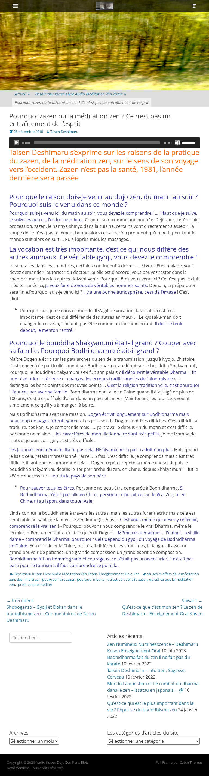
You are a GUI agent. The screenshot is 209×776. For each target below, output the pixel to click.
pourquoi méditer (91, 579)
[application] (104, 142)
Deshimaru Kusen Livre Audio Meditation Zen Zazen (80, 94)
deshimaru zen (29, 579)
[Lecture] (16, 142)
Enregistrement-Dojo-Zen (119, 573)
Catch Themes (191, 762)
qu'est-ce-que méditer (34, 584)
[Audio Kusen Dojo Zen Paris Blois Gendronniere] (104, 6)
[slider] (189, 142)
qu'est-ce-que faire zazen (127, 579)
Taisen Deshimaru (64, 131)
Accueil (22, 94)
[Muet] (177, 142)
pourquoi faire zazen (58, 579)
